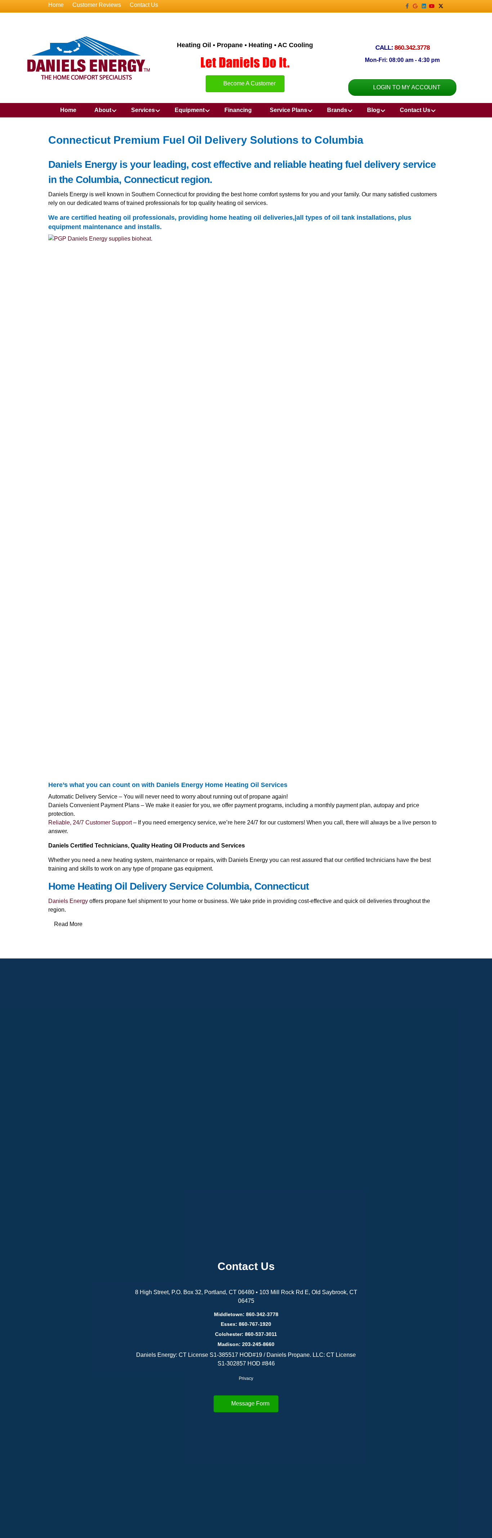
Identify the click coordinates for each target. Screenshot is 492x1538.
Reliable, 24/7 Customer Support (90, 822)
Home (56, 5)
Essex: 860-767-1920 (246, 1324)
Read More (68, 924)
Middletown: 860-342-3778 (246, 1314)
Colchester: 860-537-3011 (246, 1334)
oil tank (343, 217)
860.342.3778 (412, 47)
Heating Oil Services (256, 784)
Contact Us (144, 5)
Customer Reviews (96, 5)
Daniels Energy (68, 901)
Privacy (246, 1378)
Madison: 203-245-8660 (246, 1344)
